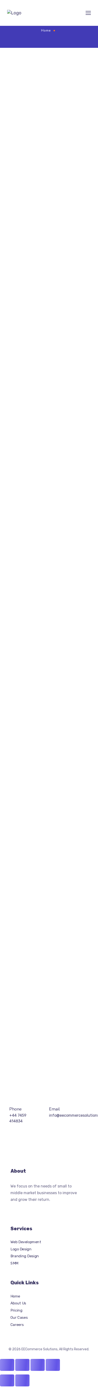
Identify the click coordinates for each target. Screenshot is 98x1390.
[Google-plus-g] (31, 1210)
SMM (14, 1263)
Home (46, 30)
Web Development (25, 1242)
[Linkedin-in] (50, 1210)
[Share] (37, 1365)
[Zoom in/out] (7, 1365)
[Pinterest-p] (41, 1210)
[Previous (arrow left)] (7, 1380)
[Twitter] (12, 1210)
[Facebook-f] (22, 1210)
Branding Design (24, 1256)
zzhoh (44, 78)
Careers (17, 1324)
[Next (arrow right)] (22, 1380)
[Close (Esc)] (53, 1365)
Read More (19, 1056)
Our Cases (19, 1317)
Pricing (16, 1310)
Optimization (60, 78)
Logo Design (20, 1249)
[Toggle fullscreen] (22, 1365)
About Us (18, 1303)
